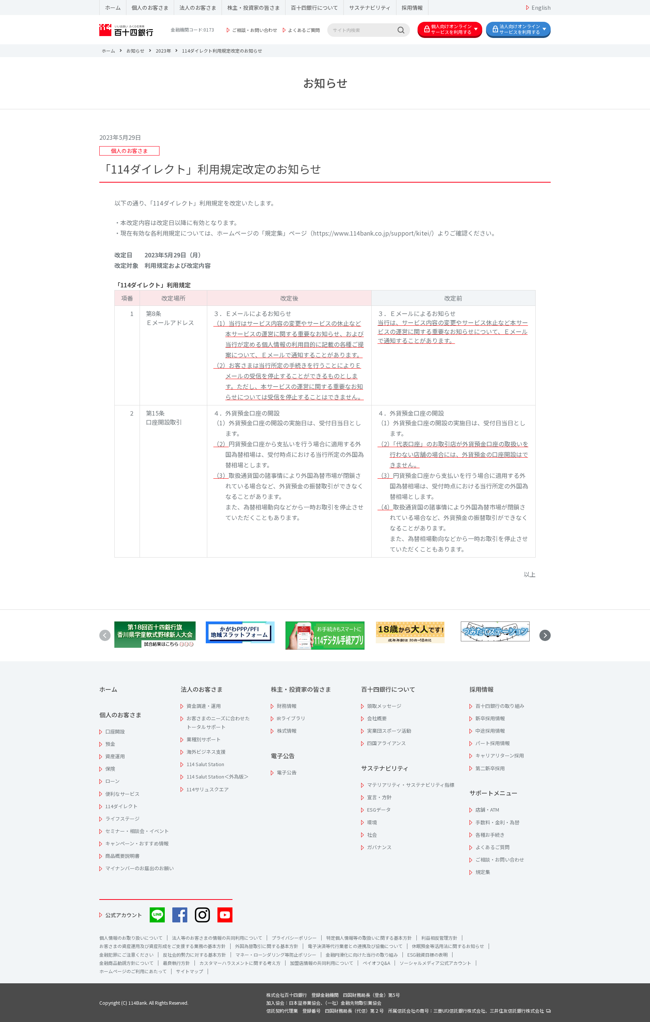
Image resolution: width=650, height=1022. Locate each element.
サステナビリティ (370, 7)
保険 (110, 768)
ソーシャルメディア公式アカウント (435, 963)
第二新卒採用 (490, 768)
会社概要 (377, 718)
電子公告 (283, 755)
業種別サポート (204, 739)
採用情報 (412, 7)
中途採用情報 (490, 730)
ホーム (113, 7)
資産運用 (115, 756)
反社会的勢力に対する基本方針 (194, 954)
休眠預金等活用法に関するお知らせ (448, 946)
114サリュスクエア (208, 789)
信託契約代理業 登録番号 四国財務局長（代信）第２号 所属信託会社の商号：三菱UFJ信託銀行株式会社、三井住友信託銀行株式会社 (406, 1010)
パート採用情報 (492, 743)
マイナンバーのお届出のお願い (139, 868)
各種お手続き (490, 834)
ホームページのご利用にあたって (133, 971)
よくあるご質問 (304, 30)
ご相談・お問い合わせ (254, 30)
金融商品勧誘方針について (126, 963)
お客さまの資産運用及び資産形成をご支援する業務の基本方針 (162, 946)
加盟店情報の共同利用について (321, 963)
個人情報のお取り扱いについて (130, 937)
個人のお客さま (150, 7)
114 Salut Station (205, 764)
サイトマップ (189, 971)
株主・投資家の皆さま (253, 7)
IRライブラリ (291, 718)
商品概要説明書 (122, 855)
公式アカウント (123, 915)
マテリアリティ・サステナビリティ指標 (410, 784)
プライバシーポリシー (294, 937)
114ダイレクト (121, 806)
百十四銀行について (314, 7)
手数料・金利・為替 (497, 822)
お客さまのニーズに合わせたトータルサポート (218, 722)
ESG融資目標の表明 (427, 954)
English (541, 7)
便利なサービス (122, 793)
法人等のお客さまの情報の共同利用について (217, 937)
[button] (545, 635)
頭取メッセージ (384, 705)
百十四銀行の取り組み (499, 705)
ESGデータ (379, 809)
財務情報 (286, 705)
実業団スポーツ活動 (389, 730)
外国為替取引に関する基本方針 (266, 946)
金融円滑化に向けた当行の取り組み (362, 954)
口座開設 (115, 731)
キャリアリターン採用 (499, 755)
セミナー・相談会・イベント (137, 831)
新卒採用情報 (490, 718)
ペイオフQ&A (376, 963)
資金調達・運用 (204, 705)
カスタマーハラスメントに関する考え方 (240, 963)
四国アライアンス (386, 743)
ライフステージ (122, 818)
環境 (372, 822)
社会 (372, 834)
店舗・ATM (487, 809)
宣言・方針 (379, 797)
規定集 (482, 871)
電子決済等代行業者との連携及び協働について (355, 946)
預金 (110, 743)
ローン (112, 781)
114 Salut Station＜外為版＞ (218, 776)
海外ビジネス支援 (206, 751)
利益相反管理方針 (439, 937)
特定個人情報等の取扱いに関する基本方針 (369, 937)
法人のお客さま (197, 7)
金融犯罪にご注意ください (126, 954)
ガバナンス (379, 847)
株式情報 (286, 730)
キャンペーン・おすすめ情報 (137, 843)
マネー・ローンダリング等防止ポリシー (275, 954)
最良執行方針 (176, 963)
